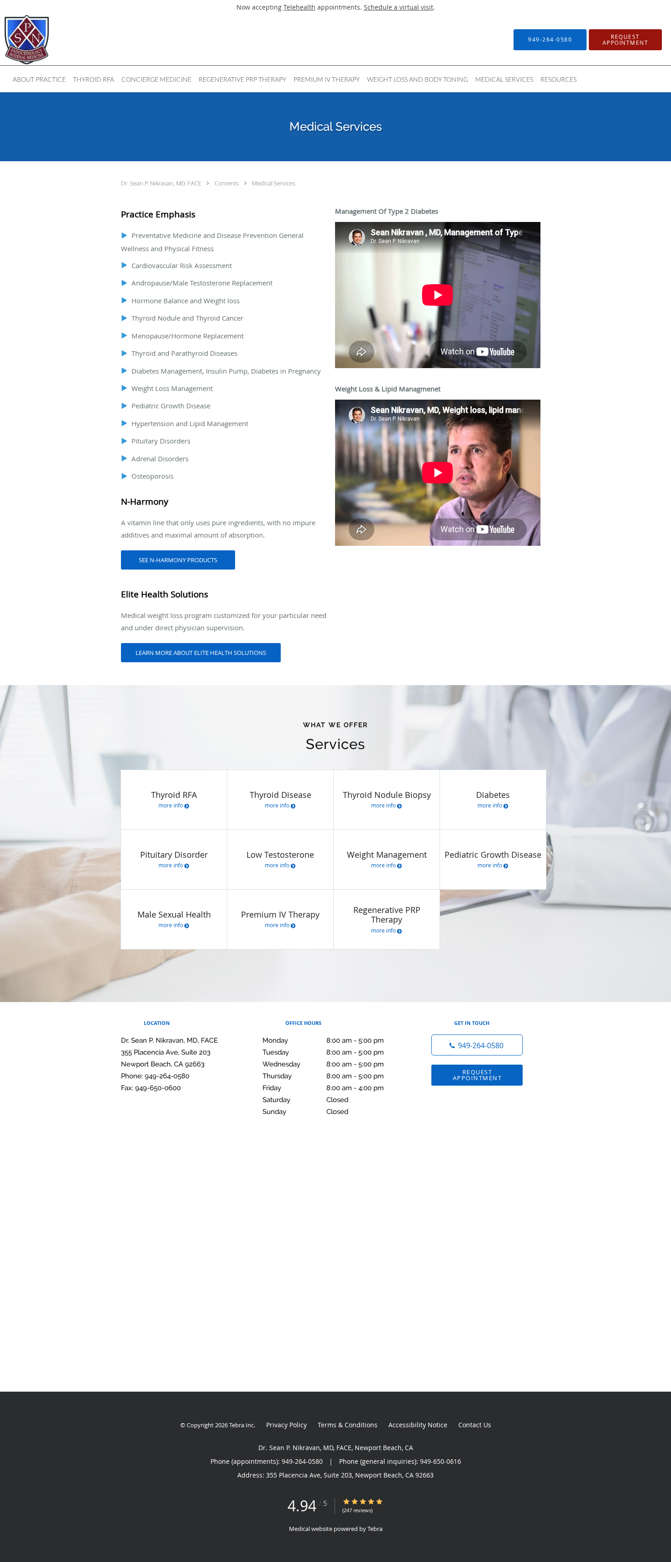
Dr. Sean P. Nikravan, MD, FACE (162, 183)
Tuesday (323, 1052)
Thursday (323, 1076)
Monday (323, 1040)
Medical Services (273, 183)
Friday (323, 1088)
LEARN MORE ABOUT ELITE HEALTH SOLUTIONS (201, 653)
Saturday (305, 1100)
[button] (625, 39)
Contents (227, 183)
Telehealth (299, 7)
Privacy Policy (286, 1424)
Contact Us (474, 1424)
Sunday (305, 1112)
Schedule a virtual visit (398, 7)
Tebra (375, 1529)
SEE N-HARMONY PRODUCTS (178, 560)
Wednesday (323, 1064)
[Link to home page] (13, 39)
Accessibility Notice (417, 1424)
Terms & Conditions (347, 1424)
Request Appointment (477, 1075)
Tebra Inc (241, 1425)
